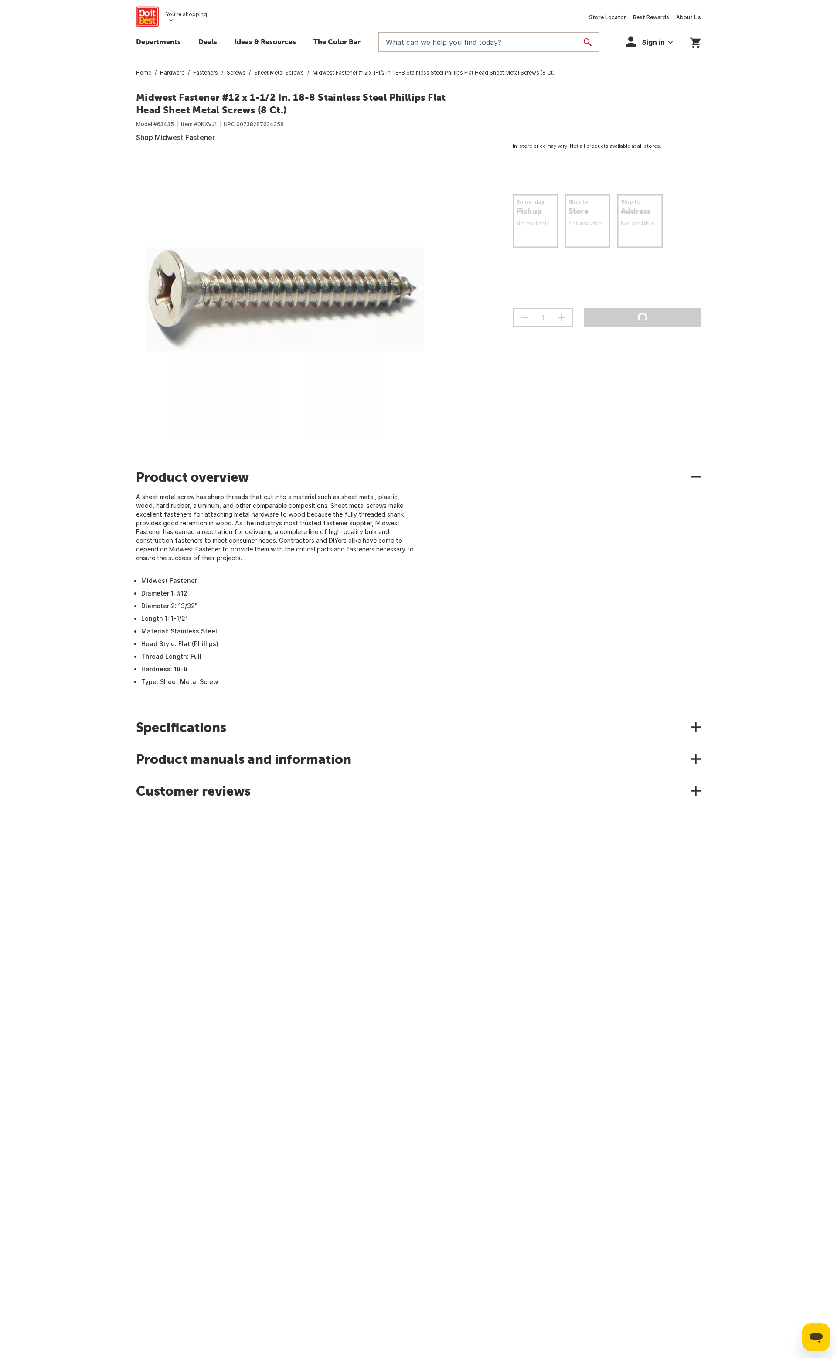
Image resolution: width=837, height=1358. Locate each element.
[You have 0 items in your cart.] (695, 41)
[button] (649, 41)
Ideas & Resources (265, 41)
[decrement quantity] (524, 317)
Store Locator (607, 17)
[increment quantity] (561, 317)
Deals (207, 41)
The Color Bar (337, 41)
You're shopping (186, 14)
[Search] (588, 42)
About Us (688, 17)
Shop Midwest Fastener (175, 137)
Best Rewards (651, 17)
